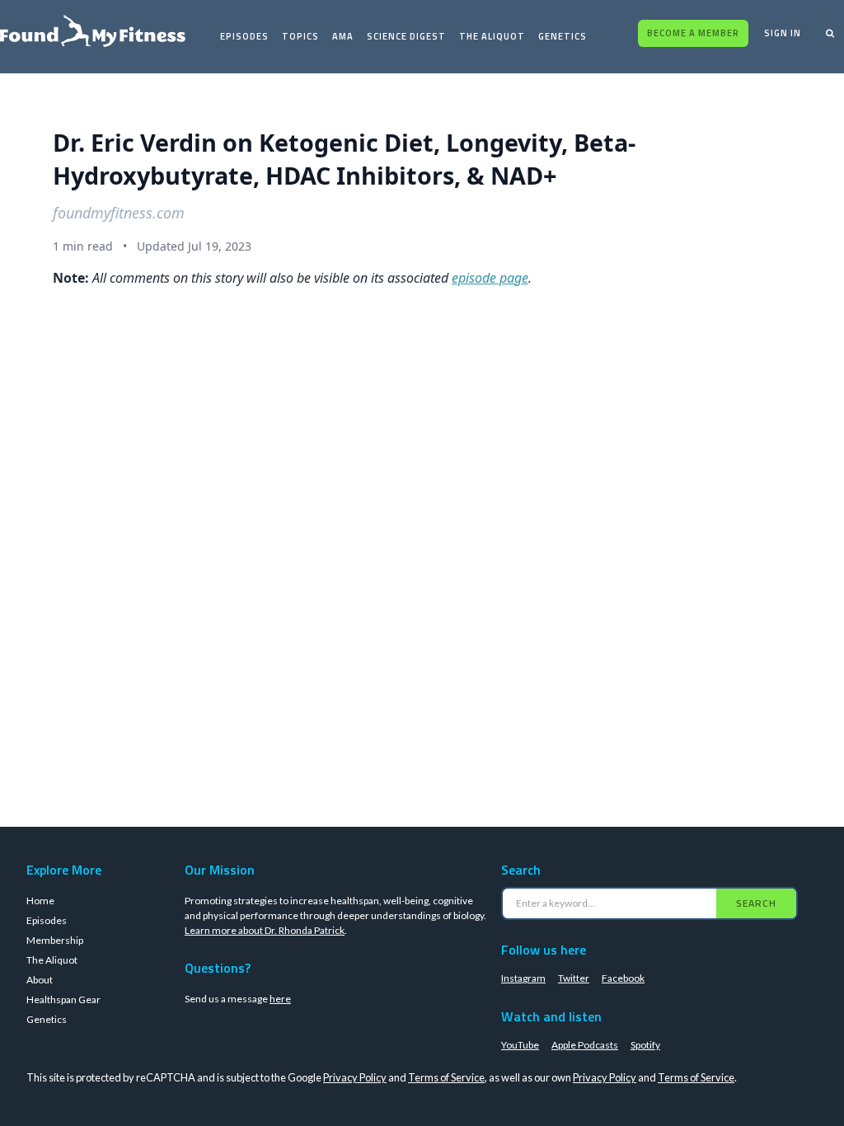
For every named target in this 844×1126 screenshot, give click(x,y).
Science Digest (406, 36)
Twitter (573, 978)
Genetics (562, 36)
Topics (300, 36)
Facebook (623, 978)
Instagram (523, 978)
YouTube (520, 1045)
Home (40, 900)
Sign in (782, 33)
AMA (343, 36)
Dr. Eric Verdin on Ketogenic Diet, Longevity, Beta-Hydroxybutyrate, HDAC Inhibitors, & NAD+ (344, 158)
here (280, 998)
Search (756, 903)
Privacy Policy (355, 1077)
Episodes (244, 36)
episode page (490, 278)
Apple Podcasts (584, 1045)
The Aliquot (492, 36)
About (39, 980)
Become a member (693, 33)
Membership (54, 940)
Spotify (645, 1045)
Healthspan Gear (63, 999)
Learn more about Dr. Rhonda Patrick (265, 930)
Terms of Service (446, 1077)
